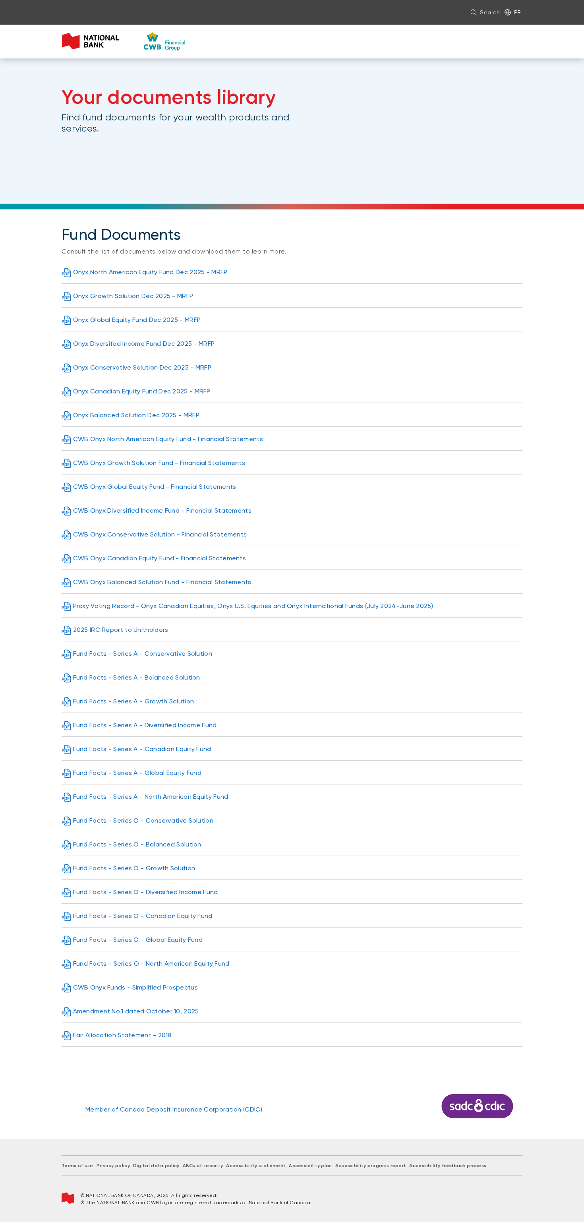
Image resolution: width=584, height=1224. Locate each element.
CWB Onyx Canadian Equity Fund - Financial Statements (159, 558)
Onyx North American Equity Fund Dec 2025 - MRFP (150, 272)
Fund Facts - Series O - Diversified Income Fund (145, 892)
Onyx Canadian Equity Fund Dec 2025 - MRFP (142, 391)
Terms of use (77, 1165)
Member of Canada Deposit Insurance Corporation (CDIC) (173, 1109)
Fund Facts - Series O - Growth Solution (134, 868)
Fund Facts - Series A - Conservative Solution (143, 653)
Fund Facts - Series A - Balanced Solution (136, 677)
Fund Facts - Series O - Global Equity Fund (138, 939)
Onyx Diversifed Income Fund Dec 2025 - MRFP (144, 343)
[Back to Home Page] (124, 41)
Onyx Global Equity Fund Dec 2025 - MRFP (137, 319)
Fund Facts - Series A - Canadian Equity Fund (142, 749)
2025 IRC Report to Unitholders (120, 629)
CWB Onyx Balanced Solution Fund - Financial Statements (162, 582)
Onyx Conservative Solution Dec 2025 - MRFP (142, 367)
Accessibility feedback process (447, 1165)
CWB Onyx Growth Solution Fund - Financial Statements (159, 463)
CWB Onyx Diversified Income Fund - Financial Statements (162, 510)
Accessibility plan (310, 1165)
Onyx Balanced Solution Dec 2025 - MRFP (136, 415)
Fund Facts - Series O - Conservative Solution (143, 820)
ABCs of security (203, 1165)
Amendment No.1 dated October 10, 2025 (136, 1011)
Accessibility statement (256, 1165)
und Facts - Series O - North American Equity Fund (153, 963)
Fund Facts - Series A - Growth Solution (133, 701)
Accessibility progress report (370, 1165)
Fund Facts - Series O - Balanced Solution (137, 844)
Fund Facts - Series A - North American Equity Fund (150, 796)
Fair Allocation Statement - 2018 (122, 1035)
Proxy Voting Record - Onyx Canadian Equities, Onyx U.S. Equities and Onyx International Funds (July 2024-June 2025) (253, 606)
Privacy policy (113, 1165)
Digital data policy (156, 1165)
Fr (517, 12)
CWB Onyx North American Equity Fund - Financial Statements (168, 439)
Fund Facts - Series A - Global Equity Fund (137, 773)
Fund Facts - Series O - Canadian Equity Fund (143, 916)
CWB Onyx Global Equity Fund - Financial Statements (154, 486)
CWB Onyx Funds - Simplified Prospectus (135, 987)
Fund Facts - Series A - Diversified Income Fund (145, 725)
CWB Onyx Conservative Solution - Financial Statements (160, 534)
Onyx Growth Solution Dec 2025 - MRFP (133, 296)
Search (490, 12)
